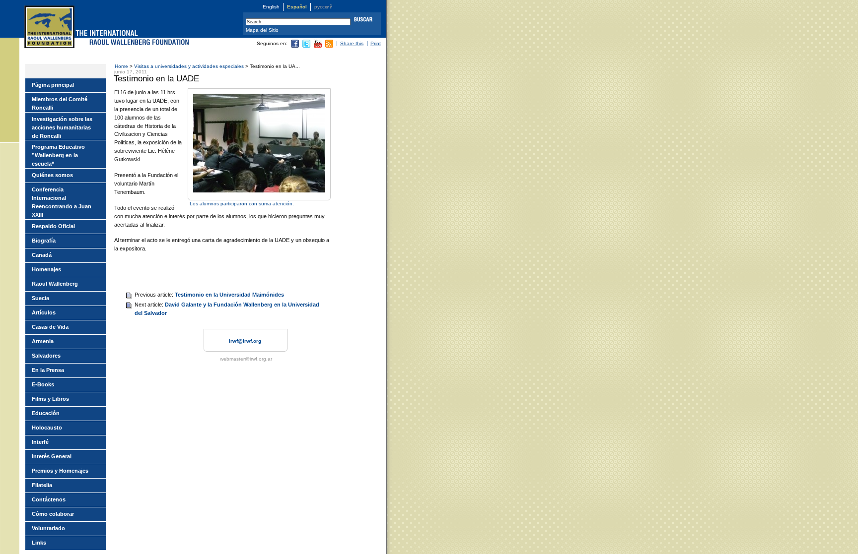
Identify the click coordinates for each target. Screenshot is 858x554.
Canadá (42, 255)
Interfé (40, 442)
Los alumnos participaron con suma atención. (242, 203)
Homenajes (46, 269)
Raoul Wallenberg (55, 284)
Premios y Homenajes (60, 471)
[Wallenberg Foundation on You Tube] (318, 46)
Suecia (40, 298)
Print (375, 43)
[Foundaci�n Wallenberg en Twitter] (306, 46)
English (271, 6)
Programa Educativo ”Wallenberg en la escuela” (58, 155)
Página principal (53, 85)
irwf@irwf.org (245, 341)
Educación (46, 413)
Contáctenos (49, 499)
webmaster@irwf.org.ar (246, 359)
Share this (351, 43)
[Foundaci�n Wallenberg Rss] (329, 46)
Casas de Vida (50, 327)
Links (39, 543)
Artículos (44, 312)
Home (121, 66)
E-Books (43, 384)
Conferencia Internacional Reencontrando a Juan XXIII (61, 202)
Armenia (43, 341)
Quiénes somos (52, 175)
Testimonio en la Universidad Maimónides (229, 295)
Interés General (52, 456)
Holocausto (47, 428)
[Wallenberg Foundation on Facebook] (295, 46)
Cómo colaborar (53, 514)
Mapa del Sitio (262, 30)
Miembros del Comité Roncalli (59, 103)
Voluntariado (48, 528)
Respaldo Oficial (53, 226)
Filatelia (42, 485)
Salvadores (46, 356)
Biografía (44, 241)
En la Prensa (48, 370)
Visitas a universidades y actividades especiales (189, 66)
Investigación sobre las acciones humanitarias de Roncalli (62, 127)
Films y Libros (50, 399)
